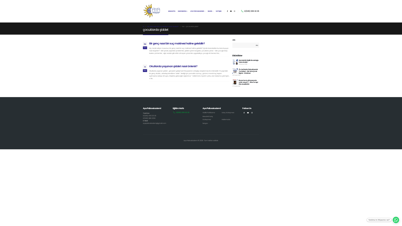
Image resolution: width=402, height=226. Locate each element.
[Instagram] (234, 11)
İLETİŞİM (218, 11)
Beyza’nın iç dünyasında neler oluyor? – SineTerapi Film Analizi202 (248, 82)
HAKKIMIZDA (182, 11)
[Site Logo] (152, 11)
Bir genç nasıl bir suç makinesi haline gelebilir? (177, 43)
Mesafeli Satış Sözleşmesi (208, 118)
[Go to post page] (235, 62)
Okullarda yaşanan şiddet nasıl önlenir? (173, 66)
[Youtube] (230, 11)
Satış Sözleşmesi (228, 113)
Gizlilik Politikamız (209, 113)
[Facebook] (227, 11)
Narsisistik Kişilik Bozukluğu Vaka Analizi (249, 61)
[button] (396, 220)
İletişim (205, 123)
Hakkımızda (226, 119)
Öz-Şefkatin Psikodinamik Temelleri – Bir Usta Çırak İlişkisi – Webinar (248, 71)
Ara (233, 40)
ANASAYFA (171, 11)
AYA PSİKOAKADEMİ (197, 11)
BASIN (210, 11)
